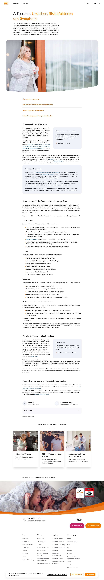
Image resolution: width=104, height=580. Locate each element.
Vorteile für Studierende (58, 547)
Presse (24, 557)
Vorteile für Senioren (57, 558)
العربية (69, 565)
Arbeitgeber (25, 541)
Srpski (69, 547)
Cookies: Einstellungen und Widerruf (57, 574)
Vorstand (39, 544)
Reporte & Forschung (28, 560)
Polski (69, 544)
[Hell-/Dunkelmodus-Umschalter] (79, 519)
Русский (69, 553)
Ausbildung (25, 553)
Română (69, 550)
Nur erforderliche (77, 574)
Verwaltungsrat (41, 541)
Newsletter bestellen (43, 547)
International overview (73, 568)
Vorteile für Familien (57, 538)
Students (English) (72, 541)
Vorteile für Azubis (57, 550)
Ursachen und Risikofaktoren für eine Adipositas (38, 104)
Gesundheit (25, 538)
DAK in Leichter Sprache (43, 563)
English (69, 538)
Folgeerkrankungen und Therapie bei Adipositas (37, 116)
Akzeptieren (90, 574)
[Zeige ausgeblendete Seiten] (31, 477)
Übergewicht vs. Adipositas (31, 99)
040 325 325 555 (34, 518)
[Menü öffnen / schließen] (99, 3)
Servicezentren (41, 550)
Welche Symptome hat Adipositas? (33, 110)
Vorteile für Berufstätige (58, 544)
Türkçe (69, 561)
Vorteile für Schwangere (58, 541)
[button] (6, 3)
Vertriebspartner (26, 547)
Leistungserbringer (27, 544)
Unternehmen (40, 538)
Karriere (24, 550)
